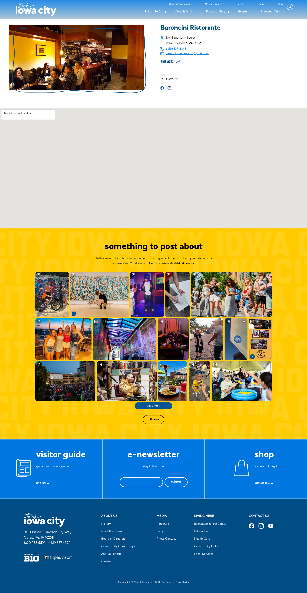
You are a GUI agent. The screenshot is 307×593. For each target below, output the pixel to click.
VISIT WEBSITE (168, 61)
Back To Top (302, 213)
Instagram (171, 88)
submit (176, 482)
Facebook (163, 88)
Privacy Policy (182, 582)
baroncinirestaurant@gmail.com (187, 53)
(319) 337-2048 (176, 49)
